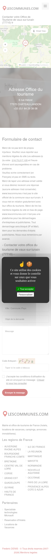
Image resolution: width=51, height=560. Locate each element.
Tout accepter (26, 289)
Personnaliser (26, 294)
